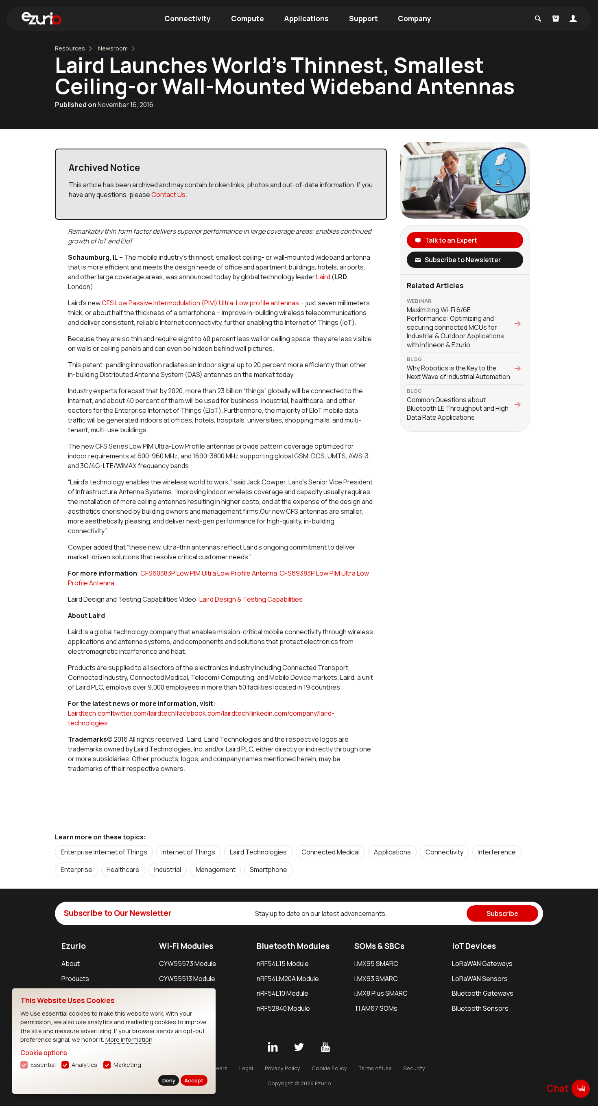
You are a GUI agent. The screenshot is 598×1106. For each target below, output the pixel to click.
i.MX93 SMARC (376, 978)
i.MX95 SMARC (376, 963)
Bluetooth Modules (293, 946)
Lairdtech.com (89, 713)
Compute (247, 18)
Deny (168, 1080)
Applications (306, 18)
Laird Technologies (258, 852)
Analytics (84, 1065)
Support (363, 18)
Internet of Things (188, 852)
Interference (497, 852)
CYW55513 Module (187, 978)
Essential (43, 1065)
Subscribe (502, 913)
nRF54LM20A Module (288, 978)
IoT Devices (474, 946)
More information (129, 1039)
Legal (246, 1068)
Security (414, 1068)
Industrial (167, 869)
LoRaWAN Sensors (480, 978)
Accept (193, 1080)
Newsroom (113, 48)
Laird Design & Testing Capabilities (251, 599)
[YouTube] (325, 1047)
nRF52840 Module (283, 1008)
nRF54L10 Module (282, 993)
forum (580, 1088)
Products (75, 978)
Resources (70, 48)
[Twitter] (299, 1047)
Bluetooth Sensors (480, 1008)
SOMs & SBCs (379, 946)
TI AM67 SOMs (375, 1008)
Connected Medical (330, 852)
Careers (217, 1068)
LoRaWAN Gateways (482, 963)
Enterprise (76, 869)
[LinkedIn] (272, 1047)
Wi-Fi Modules (186, 946)
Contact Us (168, 194)
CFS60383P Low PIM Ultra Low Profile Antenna (208, 573)
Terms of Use (375, 1068)
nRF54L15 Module (283, 963)
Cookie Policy (329, 1068)
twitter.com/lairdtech (143, 713)
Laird (324, 276)
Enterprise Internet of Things (104, 852)
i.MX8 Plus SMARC (381, 993)
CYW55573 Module (187, 963)
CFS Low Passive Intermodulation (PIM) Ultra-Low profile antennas (200, 302)
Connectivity (187, 18)
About (70, 963)
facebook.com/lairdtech (213, 713)
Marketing (127, 1065)
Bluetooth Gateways (482, 993)
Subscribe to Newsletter (463, 259)
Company (414, 18)
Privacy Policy (282, 1068)
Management (216, 869)
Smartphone (268, 869)
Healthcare (123, 869)
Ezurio (73, 946)
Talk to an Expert (451, 240)
